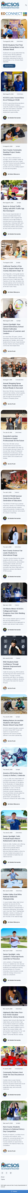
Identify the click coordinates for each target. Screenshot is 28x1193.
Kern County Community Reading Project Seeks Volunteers (12, 152)
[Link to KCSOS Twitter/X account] (10, 1173)
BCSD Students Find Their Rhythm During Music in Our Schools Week (13, 47)
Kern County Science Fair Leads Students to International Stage (12, 553)
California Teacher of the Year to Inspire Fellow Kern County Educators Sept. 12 (13, 268)
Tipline (3, 1179)
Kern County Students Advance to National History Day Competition (13, 1129)
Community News (19, 379)
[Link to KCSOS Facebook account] (6, 1173)
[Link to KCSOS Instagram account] (2, 1173)
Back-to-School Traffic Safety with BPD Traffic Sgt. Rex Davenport (14, 208)
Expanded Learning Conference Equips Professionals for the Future (13, 438)
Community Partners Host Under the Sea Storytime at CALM (13, 1074)
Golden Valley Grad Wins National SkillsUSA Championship (12, 896)
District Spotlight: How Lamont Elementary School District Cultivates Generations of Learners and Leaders (14, 328)
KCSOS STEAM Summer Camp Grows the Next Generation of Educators (12, 498)
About (2, 1177)
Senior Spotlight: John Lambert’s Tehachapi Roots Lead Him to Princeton (13, 956)
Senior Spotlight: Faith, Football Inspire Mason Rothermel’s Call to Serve (12, 838)
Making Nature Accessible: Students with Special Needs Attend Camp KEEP (13, 722)
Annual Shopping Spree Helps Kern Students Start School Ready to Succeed (13, 385)
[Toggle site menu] (26, 5)
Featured (17, 492)
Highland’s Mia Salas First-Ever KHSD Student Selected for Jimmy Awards (13, 1014)
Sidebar (15, 1191)
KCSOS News (20, 94)
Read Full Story (9, 65)
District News (20, 41)
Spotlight (18, 146)
